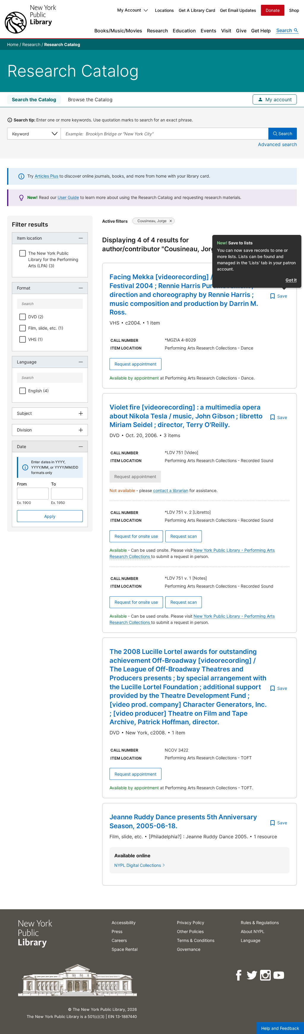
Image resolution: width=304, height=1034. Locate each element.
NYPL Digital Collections (137, 865)
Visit (226, 31)
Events (208, 31)
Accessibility (124, 922)
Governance (188, 949)
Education (184, 31)
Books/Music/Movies (118, 31)
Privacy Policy (190, 922)
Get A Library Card (197, 10)
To (53, 483)
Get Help (261, 31)
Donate (273, 10)
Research (157, 31)
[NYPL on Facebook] (239, 975)
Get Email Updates (238, 10)
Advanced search (277, 144)
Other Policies (190, 931)
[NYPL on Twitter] (252, 975)
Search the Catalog (34, 99)
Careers (119, 940)
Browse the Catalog (90, 99)
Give (241, 31)
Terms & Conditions (195, 940)
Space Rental (124, 949)
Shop (294, 10)
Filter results (30, 224)
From (22, 483)
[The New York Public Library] (30, 19)
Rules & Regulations (260, 922)
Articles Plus (46, 175)
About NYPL (253, 931)
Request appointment (135, 363)
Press (117, 931)
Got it (291, 279)
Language (250, 940)
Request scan (183, 536)
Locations (164, 10)
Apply (50, 516)
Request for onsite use (136, 536)
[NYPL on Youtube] (279, 975)
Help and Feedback (280, 1028)
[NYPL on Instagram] (266, 975)
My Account (129, 9)
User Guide (68, 197)
